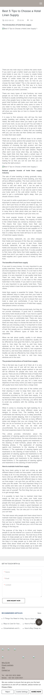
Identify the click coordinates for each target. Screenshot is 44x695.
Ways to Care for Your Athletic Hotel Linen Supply (12, 624)
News (39, 613)
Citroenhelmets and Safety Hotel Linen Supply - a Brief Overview (12, 628)
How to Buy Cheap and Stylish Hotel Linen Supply (33, 628)
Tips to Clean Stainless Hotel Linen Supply (33, 619)
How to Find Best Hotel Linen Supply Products (33, 624)
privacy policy (7, 687)
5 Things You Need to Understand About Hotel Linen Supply (14, 618)
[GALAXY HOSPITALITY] (26, 657)
